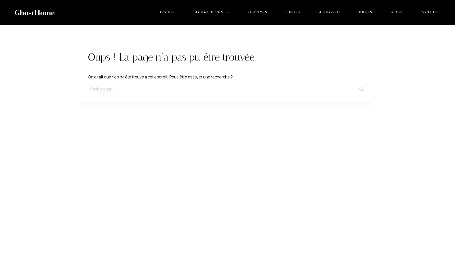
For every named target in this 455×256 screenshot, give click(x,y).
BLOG (396, 12)
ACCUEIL (168, 12)
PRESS (366, 12)
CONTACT (430, 12)
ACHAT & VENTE (212, 12)
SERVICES (257, 12)
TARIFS (293, 12)
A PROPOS (330, 12)
